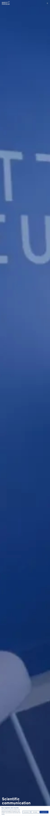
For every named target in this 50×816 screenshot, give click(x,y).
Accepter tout (44, 812)
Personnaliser (26, 812)
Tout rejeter (35, 812)
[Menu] (47, 3)
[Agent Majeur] (7, 3)
